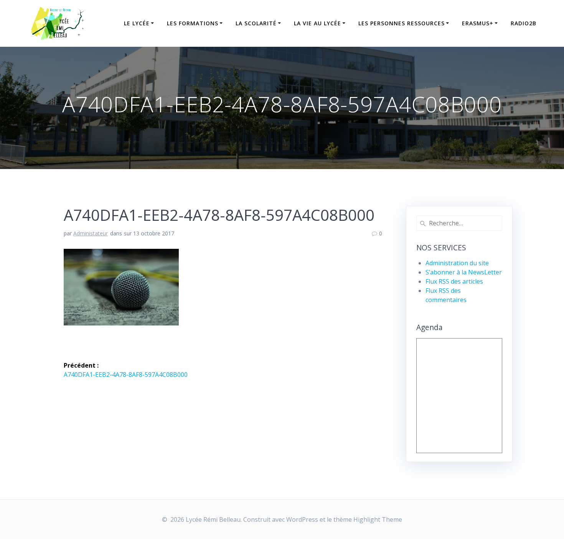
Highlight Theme (377, 519)
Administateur (90, 233)
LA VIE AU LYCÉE (317, 23)
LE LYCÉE (137, 23)
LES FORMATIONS (192, 23)
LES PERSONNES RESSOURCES (401, 23)
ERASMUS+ (477, 23)
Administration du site (457, 263)
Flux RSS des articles (454, 281)
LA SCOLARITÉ (256, 23)
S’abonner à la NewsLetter (463, 272)
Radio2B (523, 23)
